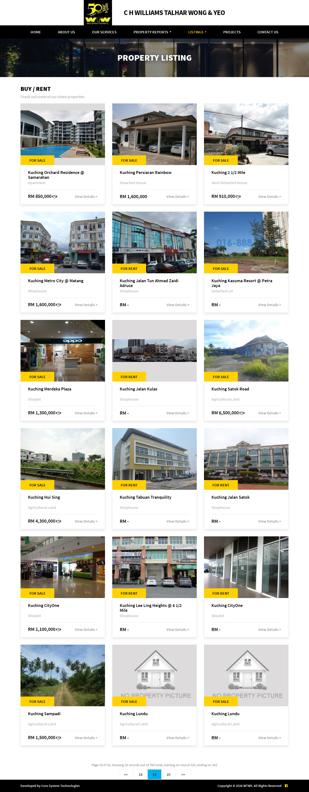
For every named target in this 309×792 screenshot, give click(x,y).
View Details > (86, 196)
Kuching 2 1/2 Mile (228, 172)
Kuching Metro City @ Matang (55, 280)
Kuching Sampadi (44, 713)
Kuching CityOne (43, 605)
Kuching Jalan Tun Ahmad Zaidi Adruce (149, 283)
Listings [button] (196, 31)
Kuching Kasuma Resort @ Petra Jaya (241, 283)
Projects (232, 31)
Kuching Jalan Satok (230, 497)
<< (126, 774)
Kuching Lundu (134, 713)
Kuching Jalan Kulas (138, 389)
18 (140, 774)
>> (183, 774)
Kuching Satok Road (230, 389)
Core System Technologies (60, 786)
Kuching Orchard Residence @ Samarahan (56, 175)
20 (168, 774)
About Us (66, 31)
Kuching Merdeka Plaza (49, 389)
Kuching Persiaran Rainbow (145, 172)
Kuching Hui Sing (44, 497)
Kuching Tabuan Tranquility (145, 497)
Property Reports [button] (150, 31)
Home (36, 31)
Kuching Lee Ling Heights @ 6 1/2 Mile (151, 608)
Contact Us (268, 31)
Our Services (104, 31)
